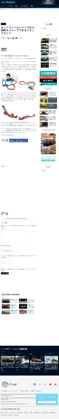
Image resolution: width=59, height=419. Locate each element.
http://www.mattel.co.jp (10, 135)
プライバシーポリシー (13, 390)
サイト (2, 262)
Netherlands (46, 412)
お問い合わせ (38, 390)
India (27, 412)
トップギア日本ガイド (24, 6)
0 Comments (20, 38)
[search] (57, 6)
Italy (32, 412)
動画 (16, 6)
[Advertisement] (29, 15)
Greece (14, 412)
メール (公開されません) (6, 250)
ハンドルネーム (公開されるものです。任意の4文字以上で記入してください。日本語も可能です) (18, 256)
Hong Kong (20, 412)
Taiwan (17, 415)
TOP (1, 9)
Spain (11, 415)
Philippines (54, 412)
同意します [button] (47, 402)
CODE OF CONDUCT (24, 390)
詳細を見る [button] (42, 398)
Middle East (38, 412)
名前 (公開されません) (6, 245)
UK (3, 412)
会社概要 (32, 390)
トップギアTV (10, 6)
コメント (3, 229)
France (8, 412)
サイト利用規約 (4, 390)
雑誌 (32, 6)
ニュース (3, 6)
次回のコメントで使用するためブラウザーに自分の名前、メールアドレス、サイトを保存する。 (18, 270)
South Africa (4, 415)
